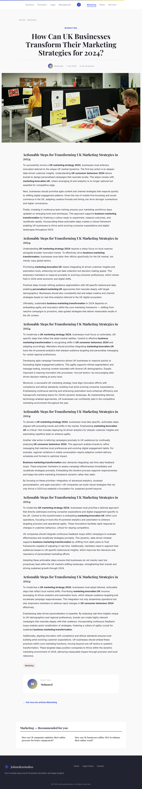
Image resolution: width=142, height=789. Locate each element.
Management (65, 4)
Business (30, 4)
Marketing (91, 4)
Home (76, 766)
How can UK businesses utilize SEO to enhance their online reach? (97, 739)
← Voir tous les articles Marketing (40, 702)
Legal (52, 4)
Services (112, 4)
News (102, 4)
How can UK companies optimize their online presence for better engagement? (43, 739)
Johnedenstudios (22, 767)
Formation (42, 4)
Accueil (22, 20)
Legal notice (87, 766)
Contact (100, 766)
